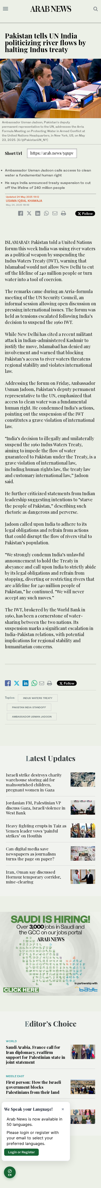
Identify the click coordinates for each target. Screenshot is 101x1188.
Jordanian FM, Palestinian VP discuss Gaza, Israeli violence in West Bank (35, 807)
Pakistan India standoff (29, 707)
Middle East (15, 1076)
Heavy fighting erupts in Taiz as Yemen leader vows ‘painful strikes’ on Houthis (36, 830)
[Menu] (5, 8)
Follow (87, 213)
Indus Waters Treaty (37, 698)
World (11, 1041)
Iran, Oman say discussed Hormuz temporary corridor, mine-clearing (33, 877)
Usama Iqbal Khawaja (24, 201)
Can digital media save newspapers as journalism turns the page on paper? (31, 853)
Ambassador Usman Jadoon (31, 716)
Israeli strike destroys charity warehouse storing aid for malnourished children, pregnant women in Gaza (34, 782)
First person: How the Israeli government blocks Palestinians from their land (33, 1087)
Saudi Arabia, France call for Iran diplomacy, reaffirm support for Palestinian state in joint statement (35, 1054)
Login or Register (21, 1152)
